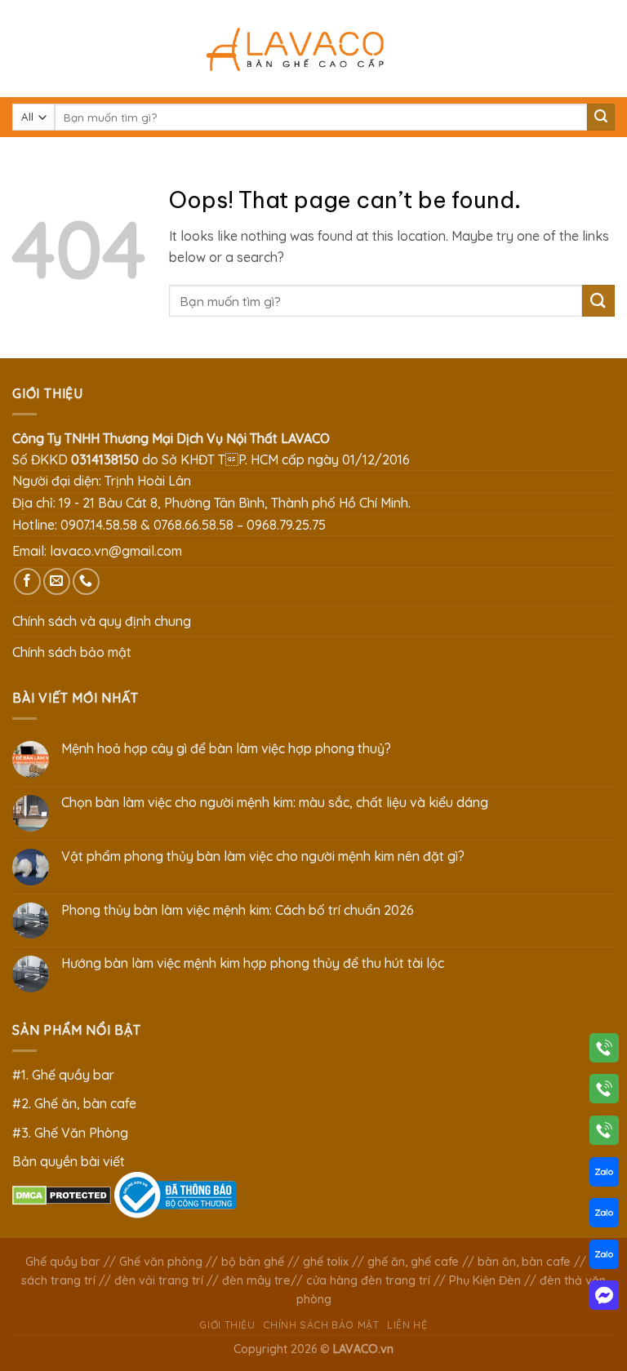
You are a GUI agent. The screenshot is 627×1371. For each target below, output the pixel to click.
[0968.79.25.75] (604, 1133)
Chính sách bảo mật (71, 652)
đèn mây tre (256, 1280)
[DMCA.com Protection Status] (61, 1194)
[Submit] (601, 117)
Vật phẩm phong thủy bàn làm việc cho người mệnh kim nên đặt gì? (263, 856)
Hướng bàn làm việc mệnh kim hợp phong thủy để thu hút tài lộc (252, 963)
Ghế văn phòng (160, 1261)
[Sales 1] (604, 1175)
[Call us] (86, 581)
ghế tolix (326, 1261)
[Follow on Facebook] (27, 581)
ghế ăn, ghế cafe (413, 1261)
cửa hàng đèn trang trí (368, 1280)
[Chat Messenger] (604, 1298)
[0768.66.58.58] (604, 1092)
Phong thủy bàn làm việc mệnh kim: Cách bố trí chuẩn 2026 (237, 910)
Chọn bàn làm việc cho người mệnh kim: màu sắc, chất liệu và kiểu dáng (274, 802)
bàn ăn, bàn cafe (524, 1261)
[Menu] (22, 49)
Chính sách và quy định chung (101, 621)
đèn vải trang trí (158, 1280)
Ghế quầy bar (62, 1261)
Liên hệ (407, 1325)
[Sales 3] (604, 1258)
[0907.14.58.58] (604, 1051)
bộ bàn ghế (252, 1261)
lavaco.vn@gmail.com (116, 551)
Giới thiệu (227, 1325)
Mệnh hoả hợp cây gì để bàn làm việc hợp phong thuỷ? (226, 748)
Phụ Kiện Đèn (485, 1280)
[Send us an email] (56, 581)
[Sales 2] (604, 1216)
